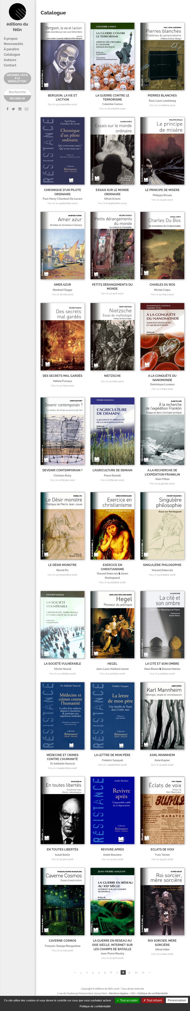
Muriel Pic (62, 570)
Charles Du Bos (162, 284)
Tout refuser (154, 1000)
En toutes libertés (62, 849)
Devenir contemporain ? (62, 470)
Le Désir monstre (62, 565)
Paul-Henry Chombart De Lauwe (62, 198)
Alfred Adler (162, 949)
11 (143, 972)
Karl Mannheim (162, 755)
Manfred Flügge (62, 289)
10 (136, 972)
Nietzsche (112, 376)
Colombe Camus (112, 104)
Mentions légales (118, 993)
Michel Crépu (162, 289)
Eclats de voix (162, 849)
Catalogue (12, 54)
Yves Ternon (162, 854)
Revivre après (112, 849)
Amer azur (62, 284)
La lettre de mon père (112, 755)
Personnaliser (177, 1000)
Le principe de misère (162, 190)
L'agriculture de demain (112, 470)
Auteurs (10, 60)
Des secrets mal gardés (62, 376)
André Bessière (112, 854)
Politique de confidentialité (152, 993)
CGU (132, 993)
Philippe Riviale (162, 195)
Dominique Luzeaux (162, 384)
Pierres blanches (162, 95)
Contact (10, 65)
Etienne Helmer (171, 668)
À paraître (11, 49)
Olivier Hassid (62, 668)
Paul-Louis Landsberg (162, 100)
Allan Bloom (151, 668)
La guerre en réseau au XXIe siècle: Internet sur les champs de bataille (112, 945)
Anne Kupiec (162, 760)
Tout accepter (128, 1000)
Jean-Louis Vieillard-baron (112, 668)
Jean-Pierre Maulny (112, 953)
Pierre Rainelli (112, 475)
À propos (11, 38)
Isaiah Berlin (62, 854)
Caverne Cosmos (62, 940)
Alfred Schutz (112, 198)
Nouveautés (13, 44)
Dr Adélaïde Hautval (62, 763)
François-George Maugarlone (62, 945)
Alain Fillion (162, 479)
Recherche (17, 98)
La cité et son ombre (162, 663)
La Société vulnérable (62, 663)
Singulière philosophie (162, 565)
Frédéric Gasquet (112, 760)
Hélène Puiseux (62, 381)
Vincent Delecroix (107, 573)
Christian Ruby (62, 475)
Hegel (112, 663)
